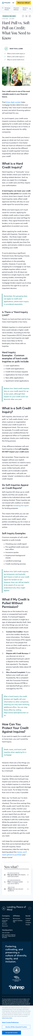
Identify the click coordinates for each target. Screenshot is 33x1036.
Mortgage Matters (7, 8)
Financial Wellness (16, 8)
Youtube (28, 924)
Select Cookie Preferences (10, 1022)
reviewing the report (21, 505)
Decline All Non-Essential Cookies (16, 1027)
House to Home (25, 8)
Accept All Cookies (12, 1032)
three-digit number (13, 102)
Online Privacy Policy (7, 1018)
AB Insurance (16, 918)
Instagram (28, 922)
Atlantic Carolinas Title (17, 921)
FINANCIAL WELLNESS (9, 16)
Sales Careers (5, 918)
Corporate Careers (5, 921)
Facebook (28, 918)
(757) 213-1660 (6, 932)
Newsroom (5, 926)
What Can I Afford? (24, 3)
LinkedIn (28, 920)
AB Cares (4, 924)
